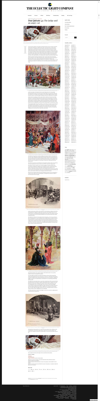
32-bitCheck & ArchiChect (72, 395)
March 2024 (73, 64)
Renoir (71, 167)
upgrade (73, 171)
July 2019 (72, 104)
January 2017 (73, 125)
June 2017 (66, 122)
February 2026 (67, 49)
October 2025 (67, 52)
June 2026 (66, 46)
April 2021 (66, 90)
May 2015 (72, 139)
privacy (70, 167)
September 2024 (73, 60)
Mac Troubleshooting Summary (64, 397)
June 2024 (66, 63)
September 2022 (73, 77)
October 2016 (67, 128)
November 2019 (73, 101)
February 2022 (67, 83)
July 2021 (72, 87)
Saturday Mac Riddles (73, 397)
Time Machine (74, 170)
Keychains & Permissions (60, 396)
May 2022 (72, 80)
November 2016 (73, 126)
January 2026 (73, 49)
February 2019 (67, 108)
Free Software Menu (68, 22)
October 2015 (67, 136)
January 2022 (73, 83)
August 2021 (66, 87)
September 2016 (73, 128)
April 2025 (66, 56)
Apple (68, 149)
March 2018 (73, 115)
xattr (65, 172)
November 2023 (73, 67)
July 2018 (72, 112)
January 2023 (73, 74)
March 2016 (73, 132)
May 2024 (72, 63)
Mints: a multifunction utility (72, 388)
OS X (65, 166)
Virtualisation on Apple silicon (66, 393)
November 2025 (73, 50)
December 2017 (67, 118)
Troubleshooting (56, 15)
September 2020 (73, 94)
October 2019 (67, 102)
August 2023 (66, 70)
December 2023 (67, 67)
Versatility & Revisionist (65, 390)
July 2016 (72, 129)
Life (34, 378)
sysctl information (56, 395)
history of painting (48, 378)
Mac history (71, 158)
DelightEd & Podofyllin (73, 390)
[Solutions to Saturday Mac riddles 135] (99, 16)
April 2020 (66, 98)
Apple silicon (71, 149)
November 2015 (73, 135)
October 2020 (67, 94)
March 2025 (73, 56)
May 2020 (72, 97)
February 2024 (67, 66)
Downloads (29, 15)
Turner (68, 171)
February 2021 (67, 91)
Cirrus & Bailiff (74, 393)
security (69, 168)
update (70, 171)
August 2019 (66, 104)
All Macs (42, 15)
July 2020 (72, 95)
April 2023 (66, 73)
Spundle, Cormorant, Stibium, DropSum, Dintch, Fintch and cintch (67, 392)
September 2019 (73, 102)
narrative (52, 378)
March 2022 (73, 81)
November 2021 (73, 84)
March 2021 (73, 90)
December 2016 (67, 126)
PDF (65, 396)
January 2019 (73, 108)
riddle (73, 167)
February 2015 (67, 142)
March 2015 (73, 140)
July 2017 (72, 121)
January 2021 (73, 91)
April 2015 (66, 140)
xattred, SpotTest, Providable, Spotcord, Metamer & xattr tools (68, 389)
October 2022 (67, 77)
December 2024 (67, 59)
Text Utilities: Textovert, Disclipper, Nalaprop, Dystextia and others (67, 394)
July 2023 (72, 70)
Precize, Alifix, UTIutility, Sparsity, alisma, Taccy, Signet (63, 391)
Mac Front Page (69, 15)
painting (55, 378)
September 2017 (73, 119)
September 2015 (73, 136)
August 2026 (66, 45)
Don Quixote (43, 378)
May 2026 (72, 46)
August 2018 (66, 112)
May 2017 (72, 122)
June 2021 (66, 88)
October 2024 (67, 60)
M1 (66, 158)
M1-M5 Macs (48, 15)
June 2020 (66, 97)
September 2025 (73, 52)
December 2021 (67, 84)
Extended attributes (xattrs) (64, 395)
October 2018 (67, 111)
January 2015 (73, 142)
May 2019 (72, 105)
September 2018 (73, 111)
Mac (68, 158)
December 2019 (67, 101)
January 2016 (73, 133)
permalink (36, 379)
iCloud (75, 155)
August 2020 (66, 95)
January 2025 (73, 57)
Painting (62, 15)
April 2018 (66, 115)
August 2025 (66, 53)
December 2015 (67, 135)
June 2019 (66, 105)
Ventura (75, 171)
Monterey (66, 164)
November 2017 (73, 118)
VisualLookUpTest (70, 396)
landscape (71, 156)
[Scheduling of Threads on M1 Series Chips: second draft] (99, 18)
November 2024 (73, 59)
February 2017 (67, 125)
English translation (31, 358)
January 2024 (73, 66)
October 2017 (67, 119)
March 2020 (73, 98)
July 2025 (72, 53)
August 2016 (66, 129)
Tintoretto (66, 171)
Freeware (36, 15)
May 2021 (72, 88)
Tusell (29, 379)
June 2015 (66, 139)
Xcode (66, 172)
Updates (75, 396)
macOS (66, 159)
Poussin (68, 167)
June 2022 (66, 80)
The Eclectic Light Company (49, 8)
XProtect (69, 172)
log (65, 158)
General (32, 378)
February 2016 (67, 133)
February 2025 (67, 57)
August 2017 (66, 121)
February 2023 (67, 74)
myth (70, 164)
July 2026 (72, 45)
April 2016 (66, 132)
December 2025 (67, 50)
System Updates (67, 24)
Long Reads (57, 397)
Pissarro (66, 167)
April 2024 (66, 64)
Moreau (68, 164)
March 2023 (73, 73)
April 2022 (66, 81)
